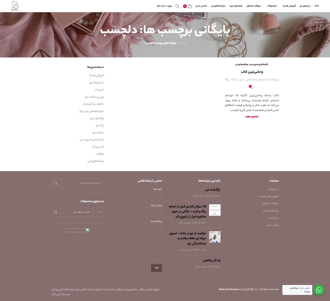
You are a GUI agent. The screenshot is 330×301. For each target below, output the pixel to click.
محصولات (273, 190)
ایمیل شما (156, 206)
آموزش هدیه (97, 76)
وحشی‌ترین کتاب (252, 72)
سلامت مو (98, 133)
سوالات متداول (270, 204)
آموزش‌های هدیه (269, 197)
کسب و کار (98, 147)
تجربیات (99, 90)
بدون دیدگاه (199, 196)
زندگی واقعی (212, 260)
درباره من (273, 218)
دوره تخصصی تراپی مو (91, 111)
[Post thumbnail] (215, 214)
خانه (183, 43)
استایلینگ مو (96, 83)
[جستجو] (177, 6)
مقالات (100, 154)
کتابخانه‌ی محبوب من (258, 65)
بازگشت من (213, 190)
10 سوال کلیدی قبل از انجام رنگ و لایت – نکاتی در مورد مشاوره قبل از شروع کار (187, 212)
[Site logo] (15, 6)
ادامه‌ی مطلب (251, 117)
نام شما (158, 190)
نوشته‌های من (241, 65)
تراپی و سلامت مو (94, 97)
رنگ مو (100, 126)
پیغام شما (156, 222)
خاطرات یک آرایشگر (93, 104)
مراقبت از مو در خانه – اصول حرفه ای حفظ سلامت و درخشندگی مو (187, 238)
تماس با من (272, 225)
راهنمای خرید (96, 119)
